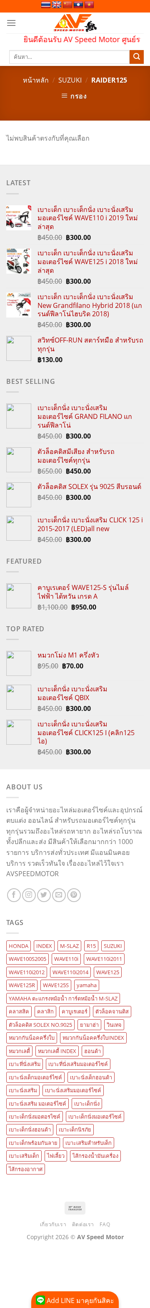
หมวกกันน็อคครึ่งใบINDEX (93, 1037)
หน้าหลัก (36, 80)
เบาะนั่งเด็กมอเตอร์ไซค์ (35, 1077)
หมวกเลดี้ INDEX (57, 1051)
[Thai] (46, 5)
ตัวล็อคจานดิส (112, 1011)
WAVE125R (22, 985)
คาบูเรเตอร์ (75, 1011)
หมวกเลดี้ (19, 1051)
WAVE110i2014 (70, 972)
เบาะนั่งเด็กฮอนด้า (91, 1077)
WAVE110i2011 (104, 959)
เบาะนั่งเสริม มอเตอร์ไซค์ (37, 1103)
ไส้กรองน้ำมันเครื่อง (95, 1155)
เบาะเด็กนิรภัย (75, 1129)
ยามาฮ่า (89, 1024)
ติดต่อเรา (83, 1224)
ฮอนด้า (92, 1051)
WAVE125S (56, 985)
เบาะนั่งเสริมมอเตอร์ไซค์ (73, 1090)
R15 (91, 946)
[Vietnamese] (89, 5)
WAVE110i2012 (27, 972)
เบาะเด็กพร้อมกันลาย (33, 1143)
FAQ (105, 1224)
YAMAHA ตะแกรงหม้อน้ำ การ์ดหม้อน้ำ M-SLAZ (63, 998)
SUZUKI (70, 80)
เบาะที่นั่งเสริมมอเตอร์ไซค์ (78, 1064)
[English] (57, 5)
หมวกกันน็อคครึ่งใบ (32, 1037)
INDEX (44, 946)
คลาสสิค (19, 1011)
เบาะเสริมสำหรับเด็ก (88, 1143)
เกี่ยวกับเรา (53, 1224)
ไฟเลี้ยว (56, 1155)
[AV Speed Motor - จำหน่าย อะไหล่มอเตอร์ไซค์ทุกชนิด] (75, 23)
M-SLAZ (69, 946)
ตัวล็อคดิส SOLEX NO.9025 (40, 1024)
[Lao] (78, 5)
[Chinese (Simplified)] (67, 5)
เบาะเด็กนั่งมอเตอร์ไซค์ (95, 1116)
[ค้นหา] (137, 57)
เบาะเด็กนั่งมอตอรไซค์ (34, 1116)
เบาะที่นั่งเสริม (24, 1064)
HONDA (18, 946)
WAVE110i (66, 959)
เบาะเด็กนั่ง (87, 1103)
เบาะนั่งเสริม (23, 1090)
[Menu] (11, 23)
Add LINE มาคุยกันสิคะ (79, 1300)
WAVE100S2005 (27, 959)
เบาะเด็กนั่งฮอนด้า (30, 1129)
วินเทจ (114, 1024)
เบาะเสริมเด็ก (24, 1155)
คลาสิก (45, 1011)
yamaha (87, 985)
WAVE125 (107, 972)
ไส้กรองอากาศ (25, 1169)
